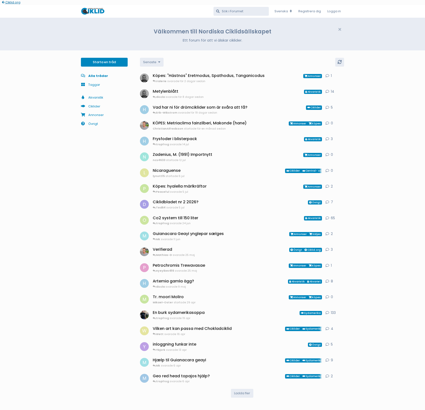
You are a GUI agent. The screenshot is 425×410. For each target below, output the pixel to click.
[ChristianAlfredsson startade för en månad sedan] (144, 125)
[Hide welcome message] (339, 29)
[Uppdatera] (339, 62)
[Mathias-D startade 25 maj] (144, 77)
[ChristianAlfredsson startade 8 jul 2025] (144, 251)
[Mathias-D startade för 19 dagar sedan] (144, 93)
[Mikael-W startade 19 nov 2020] (144, 314)
